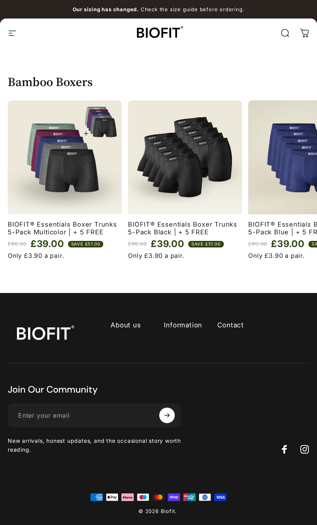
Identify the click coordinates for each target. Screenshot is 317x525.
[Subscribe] (167, 415)
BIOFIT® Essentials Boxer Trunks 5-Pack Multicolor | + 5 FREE (62, 228)
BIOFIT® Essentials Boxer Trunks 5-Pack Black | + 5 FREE (182, 228)
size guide (184, 9)
